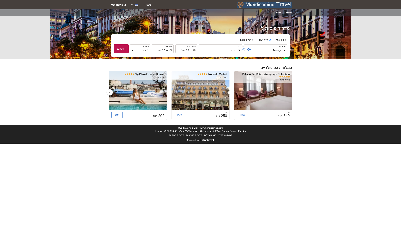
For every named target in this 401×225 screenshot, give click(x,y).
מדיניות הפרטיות (194, 135)
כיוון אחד (280, 40)
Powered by (200, 140)
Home (289, 12)
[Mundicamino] (264, 4)
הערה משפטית (225, 135)
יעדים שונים (245, 40)
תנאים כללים (210, 135)
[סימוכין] (249, 50)
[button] (147, 4)
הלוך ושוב (263, 40)
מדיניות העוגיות (176, 135)
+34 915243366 (186, 131)
